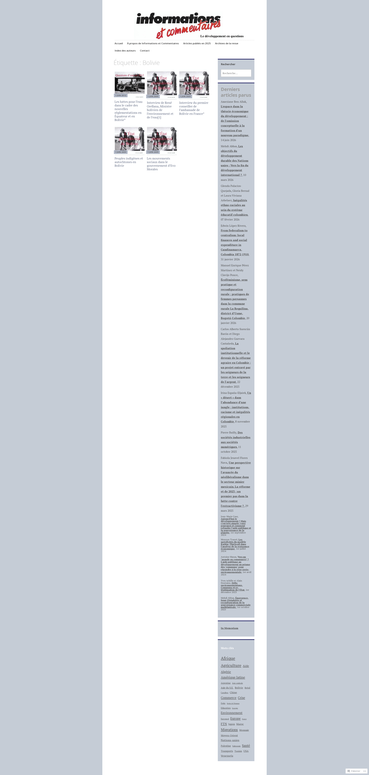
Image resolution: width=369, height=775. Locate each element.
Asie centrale (237, 683)
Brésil (247, 687)
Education (226, 708)
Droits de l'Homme (233, 703)
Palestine (226, 745)
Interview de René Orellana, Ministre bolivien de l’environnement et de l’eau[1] (160, 110)
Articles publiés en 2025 (197, 43)
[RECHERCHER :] (236, 73)
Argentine (226, 683)
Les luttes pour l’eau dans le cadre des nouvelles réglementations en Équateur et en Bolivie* (128, 111)
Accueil (119, 43)
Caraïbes (224, 693)
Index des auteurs (125, 50)
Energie (235, 708)
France (244, 719)
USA (245, 751)
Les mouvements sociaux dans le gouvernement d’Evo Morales (161, 163)
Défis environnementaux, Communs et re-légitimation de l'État (232, 586)
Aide (246, 666)
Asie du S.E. (227, 687)
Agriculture (231, 665)
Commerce (228, 698)
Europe (235, 718)
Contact (145, 50)
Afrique (228, 658)
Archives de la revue (226, 43)
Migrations (229, 729)
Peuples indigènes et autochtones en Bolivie (129, 162)
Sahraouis (236, 746)
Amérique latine (233, 677)
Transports (227, 751)
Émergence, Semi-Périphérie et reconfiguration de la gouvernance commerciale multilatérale (236, 602)
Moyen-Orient (229, 735)
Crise (241, 697)
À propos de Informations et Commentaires (153, 43)
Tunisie (238, 751)
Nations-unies (230, 740)
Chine (233, 692)
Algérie (226, 672)
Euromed (225, 719)
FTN (224, 724)
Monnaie (244, 730)
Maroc (240, 724)
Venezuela (227, 755)
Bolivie (239, 687)
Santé (246, 745)
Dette (223, 703)
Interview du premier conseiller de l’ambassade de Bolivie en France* (193, 108)
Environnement (231, 713)
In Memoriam (229, 628)
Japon (231, 724)
